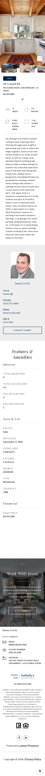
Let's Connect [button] (22, 611)
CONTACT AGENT (23, 330)
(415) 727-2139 (15, 652)
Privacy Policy (33, 759)
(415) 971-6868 (10, 303)
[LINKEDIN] (25, 737)
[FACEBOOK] (19, 737)
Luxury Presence (29, 745)
